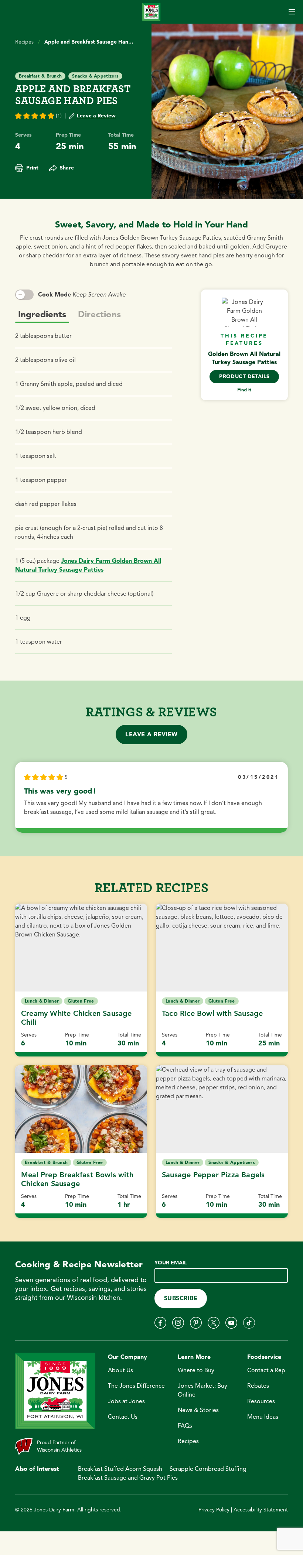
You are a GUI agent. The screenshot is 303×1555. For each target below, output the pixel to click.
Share (67, 168)
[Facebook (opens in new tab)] (160, 1323)
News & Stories (198, 1410)
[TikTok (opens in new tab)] (249, 1323)
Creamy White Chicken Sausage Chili (76, 1018)
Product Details (244, 376)
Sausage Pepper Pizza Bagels (213, 1174)
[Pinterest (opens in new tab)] (196, 1323)
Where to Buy (196, 1370)
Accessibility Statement (261, 1510)
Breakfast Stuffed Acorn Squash (120, 1469)
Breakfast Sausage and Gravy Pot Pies (128, 1478)
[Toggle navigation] (292, 12)
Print (32, 168)
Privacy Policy (213, 1510)
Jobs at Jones (126, 1401)
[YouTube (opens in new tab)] (231, 1323)
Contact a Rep (266, 1370)
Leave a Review (96, 116)
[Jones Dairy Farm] (151, 11)
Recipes (24, 42)
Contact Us (122, 1417)
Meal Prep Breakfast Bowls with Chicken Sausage (77, 1179)
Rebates (258, 1386)
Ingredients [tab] (42, 314)
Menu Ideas (262, 1417)
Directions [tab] (99, 314)
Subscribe (180, 1298)
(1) (59, 116)
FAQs (185, 1425)
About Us (120, 1370)
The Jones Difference (136, 1386)
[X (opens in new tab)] (213, 1323)
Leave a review (151, 734)
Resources (261, 1401)
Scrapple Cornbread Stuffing (208, 1469)
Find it (244, 390)
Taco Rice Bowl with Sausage (212, 1013)
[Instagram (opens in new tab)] (178, 1323)
